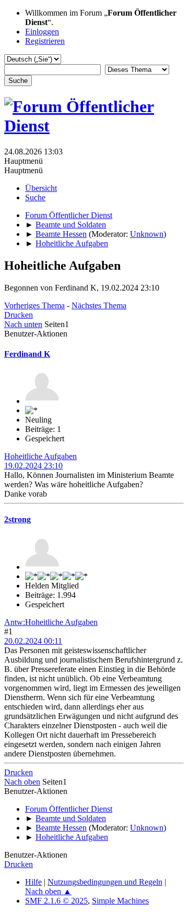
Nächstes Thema (99, 305)
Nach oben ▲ (48, 891)
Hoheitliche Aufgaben (40, 456)
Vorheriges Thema (34, 305)
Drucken (18, 314)
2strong (17, 519)
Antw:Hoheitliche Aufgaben (51, 622)
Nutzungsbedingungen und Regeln (105, 881)
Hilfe (33, 881)
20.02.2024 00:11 (33, 640)
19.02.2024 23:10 (33, 465)
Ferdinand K (27, 354)
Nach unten (23, 324)
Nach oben (22, 781)
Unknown (146, 234)
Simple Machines (120, 900)
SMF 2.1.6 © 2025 (56, 900)
